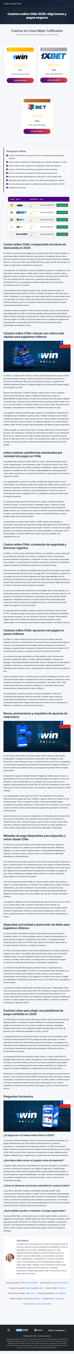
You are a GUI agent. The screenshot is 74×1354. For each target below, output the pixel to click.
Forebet (61, 1288)
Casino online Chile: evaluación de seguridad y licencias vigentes (34, 166)
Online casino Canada (29, 1283)
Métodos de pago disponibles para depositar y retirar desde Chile (35, 177)
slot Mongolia (60, 1293)
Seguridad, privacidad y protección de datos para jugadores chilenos (36, 180)
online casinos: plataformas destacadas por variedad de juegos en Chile (37, 162)
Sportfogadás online (35, 1288)
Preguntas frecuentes (17, 188)
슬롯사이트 (30, 1293)
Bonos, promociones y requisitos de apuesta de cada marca (32, 173)
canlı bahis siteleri (44, 1304)
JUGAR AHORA (20, 80)
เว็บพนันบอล (59, 1299)
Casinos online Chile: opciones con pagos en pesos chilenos (32, 169)
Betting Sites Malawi (32, 1299)
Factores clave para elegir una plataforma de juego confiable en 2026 (36, 184)
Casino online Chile (12, 4)
